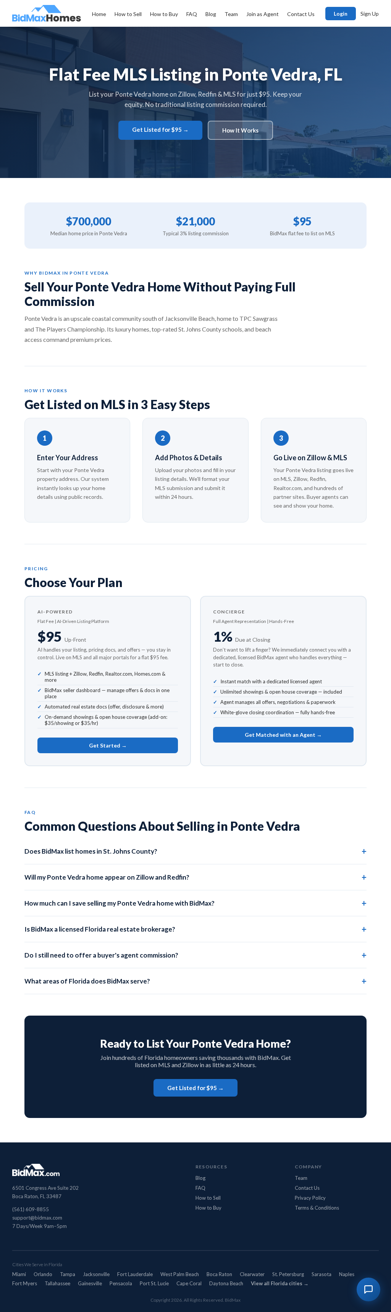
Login (340, 13)
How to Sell (128, 14)
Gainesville (90, 1283)
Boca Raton (219, 1274)
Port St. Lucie (154, 1283)
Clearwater (252, 1274)
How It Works (240, 130)
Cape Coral (189, 1283)
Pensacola (121, 1283)
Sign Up (369, 13)
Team (231, 14)
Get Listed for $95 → (160, 129)
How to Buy (164, 14)
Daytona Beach (226, 1283)
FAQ (191, 14)
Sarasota (321, 1274)
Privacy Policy (310, 1198)
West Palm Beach (179, 1274)
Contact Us (301, 14)
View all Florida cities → (280, 1283)
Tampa (67, 1274)
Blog (210, 14)
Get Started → (108, 745)
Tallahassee (57, 1283)
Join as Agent (262, 14)
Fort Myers (24, 1283)
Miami (19, 1274)
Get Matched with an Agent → (283, 734)
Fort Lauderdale (135, 1274)
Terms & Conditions (317, 1208)
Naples (346, 1274)
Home (99, 14)
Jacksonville (96, 1274)
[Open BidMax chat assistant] (368, 1289)
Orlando (43, 1274)
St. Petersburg (288, 1274)
